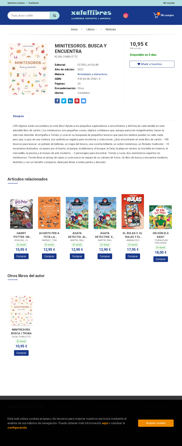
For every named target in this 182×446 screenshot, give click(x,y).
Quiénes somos (16, 3)
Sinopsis (18, 116)
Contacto (33, 3)
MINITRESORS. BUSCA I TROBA (21, 331)
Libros (90, 29)
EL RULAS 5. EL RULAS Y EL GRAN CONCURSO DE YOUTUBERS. (133, 235)
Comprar (21, 256)
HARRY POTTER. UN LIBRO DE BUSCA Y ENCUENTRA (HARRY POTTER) (21, 235)
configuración (17, 427)
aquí (105, 423)
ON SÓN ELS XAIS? (161, 235)
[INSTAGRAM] (126, 15)
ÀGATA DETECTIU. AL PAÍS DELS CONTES (77, 235)
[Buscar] (55, 16)
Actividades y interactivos (92, 74)
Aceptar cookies (156, 423)
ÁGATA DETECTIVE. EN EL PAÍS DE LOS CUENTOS (105, 235)
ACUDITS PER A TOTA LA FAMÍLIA (49, 235)
